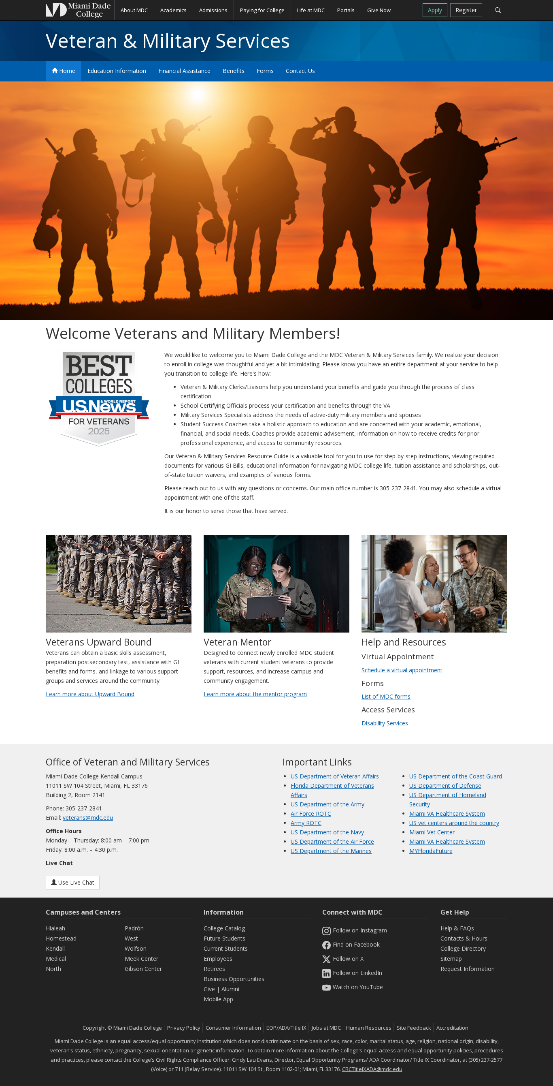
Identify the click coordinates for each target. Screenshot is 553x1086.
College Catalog (224, 928)
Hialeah (55, 928)
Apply (435, 10)
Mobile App (218, 999)
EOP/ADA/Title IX (286, 1027)
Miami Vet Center (432, 832)
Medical (56, 958)
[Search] (498, 10)
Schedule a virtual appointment (402, 670)
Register (466, 10)
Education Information (116, 71)
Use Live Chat (75, 882)
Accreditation (452, 1027)
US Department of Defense (445, 785)
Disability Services (385, 723)
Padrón (134, 928)
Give (209, 989)
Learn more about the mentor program (255, 694)
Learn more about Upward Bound (90, 694)
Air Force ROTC (311, 813)
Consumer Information (233, 1027)
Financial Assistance (184, 71)
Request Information (467, 969)
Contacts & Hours (463, 938)
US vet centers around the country (454, 823)
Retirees (214, 969)
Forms (265, 71)
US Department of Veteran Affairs (335, 776)
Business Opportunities (234, 979)
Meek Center (141, 958)
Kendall (55, 948)
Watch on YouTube (358, 987)
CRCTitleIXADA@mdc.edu (372, 1069)
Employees (218, 958)
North (53, 969)
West (131, 938)
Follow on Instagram (360, 930)
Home (66, 71)
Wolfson (136, 948)
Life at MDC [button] (311, 10)
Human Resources (368, 1027)
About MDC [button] (134, 10)
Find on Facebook (356, 944)
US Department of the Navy (327, 832)
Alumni (230, 989)
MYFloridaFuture (431, 851)
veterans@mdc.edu (88, 817)
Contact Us (300, 71)
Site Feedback (414, 1027)
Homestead (61, 938)
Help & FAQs (457, 928)
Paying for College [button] (262, 10)
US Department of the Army (327, 804)
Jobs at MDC (326, 1027)
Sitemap (451, 958)
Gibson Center (143, 969)
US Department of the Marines (331, 851)
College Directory (463, 948)
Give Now (379, 10)
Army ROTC (306, 823)
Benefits (234, 71)
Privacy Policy (183, 1027)
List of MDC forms (386, 696)
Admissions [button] (213, 10)
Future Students (224, 938)
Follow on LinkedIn (357, 973)
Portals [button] (346, 10)
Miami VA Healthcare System (447, 813)
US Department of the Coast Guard (455, 776)
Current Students (226, 948)
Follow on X (348, 958)
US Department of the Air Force (332, 841)
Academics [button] (173, 10)
